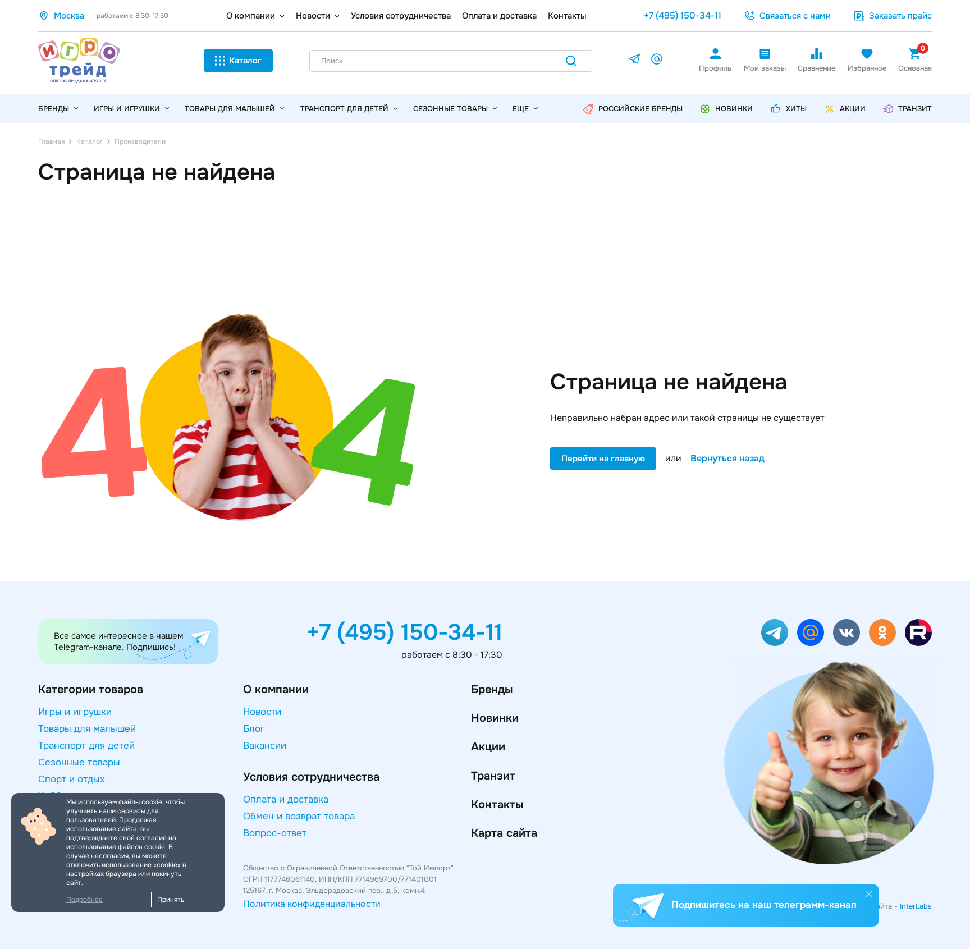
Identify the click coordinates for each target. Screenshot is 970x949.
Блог (254, 729)
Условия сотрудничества (401, 15)
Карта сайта (504, 833)
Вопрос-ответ (274, 833)
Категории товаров (90, 689)
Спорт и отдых (71, 779)
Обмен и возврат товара (299, 816)
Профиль (715, 68)
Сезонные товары (450, 108)
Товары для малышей (230, 108)
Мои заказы (765, 68)
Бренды (492, 689)
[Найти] (571, 63)
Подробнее (84, 899)
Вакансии (264, 745)
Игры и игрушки (127, 108)
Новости (313, 15)
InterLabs (916, 906)
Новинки (495, 718)
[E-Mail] (656, 60)
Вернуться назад (727, 458)
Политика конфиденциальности (312, 904)
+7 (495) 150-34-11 (682, 15)
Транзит (493, 776)
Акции (488, 747)
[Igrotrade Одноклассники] (882, 632)
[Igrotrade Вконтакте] (846, 632)
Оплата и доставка (499, 15)
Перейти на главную (603, 458)
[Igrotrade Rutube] (918, 632)
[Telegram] (634, 60)
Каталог (245, 60)
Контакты (567, 15)
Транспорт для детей (344, 108)
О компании (250, 15)
